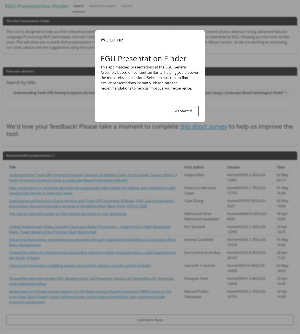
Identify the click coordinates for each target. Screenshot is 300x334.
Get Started (182, 111)
